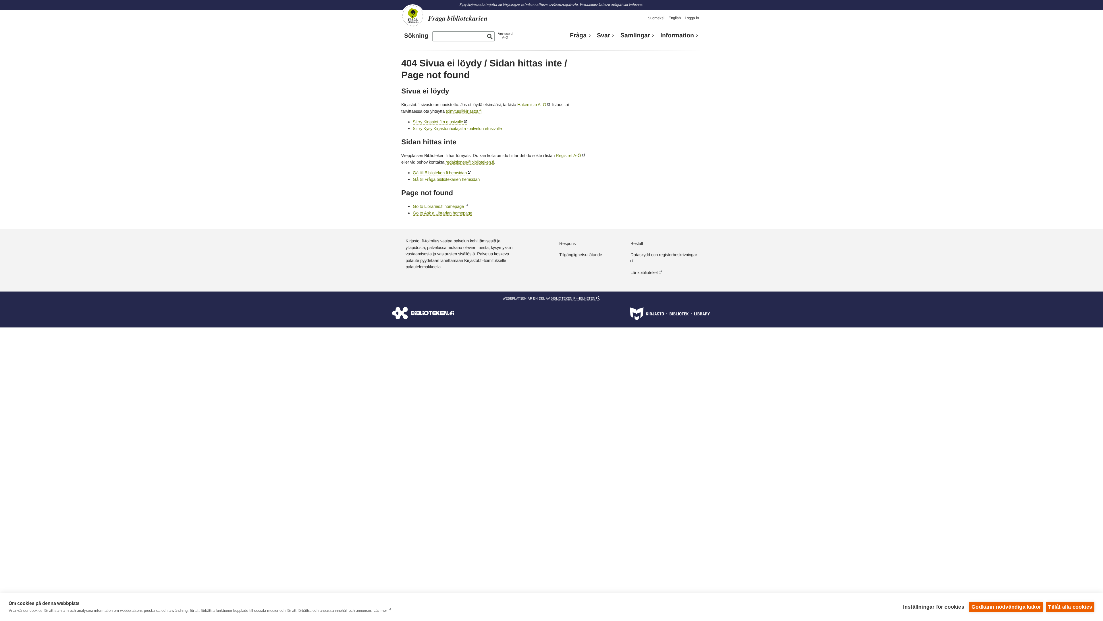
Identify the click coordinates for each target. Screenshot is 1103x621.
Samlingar (635, 35)
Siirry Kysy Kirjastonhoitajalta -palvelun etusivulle (457, 128)
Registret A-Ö (568, 155)
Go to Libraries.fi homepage (438, 206)
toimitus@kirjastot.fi (463, 111)
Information (677, 35)
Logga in (692, 18)
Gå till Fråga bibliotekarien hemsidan (446, 179)
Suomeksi (656, 18)
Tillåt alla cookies (1070, 607)
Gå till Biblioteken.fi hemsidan (440, 172)
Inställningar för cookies (933, 607)
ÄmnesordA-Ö (505, 35)
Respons (567, 243)
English (674, 18)
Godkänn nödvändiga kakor (1006, 607)
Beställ (636, 243)
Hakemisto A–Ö (531, 104)
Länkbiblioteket (644, 272)
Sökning (416, 35)
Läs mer (380, 610)
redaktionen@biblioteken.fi (470, 162)
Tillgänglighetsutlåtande (580, 254)
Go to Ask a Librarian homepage (442, 212)
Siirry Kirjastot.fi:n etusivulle (438, 121)
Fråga (578, 35)
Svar (603, 35)
